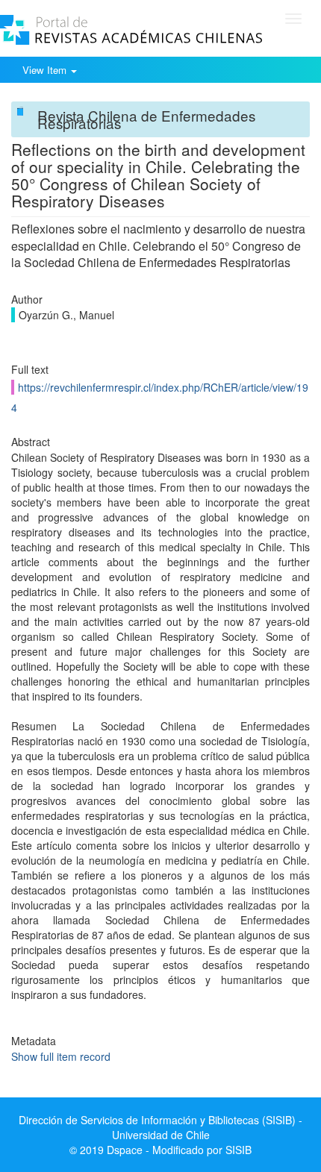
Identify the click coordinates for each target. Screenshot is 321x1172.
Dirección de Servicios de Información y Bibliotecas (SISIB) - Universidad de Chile (160, 1127)
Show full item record (60, 1056)
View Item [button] (45, 70)
